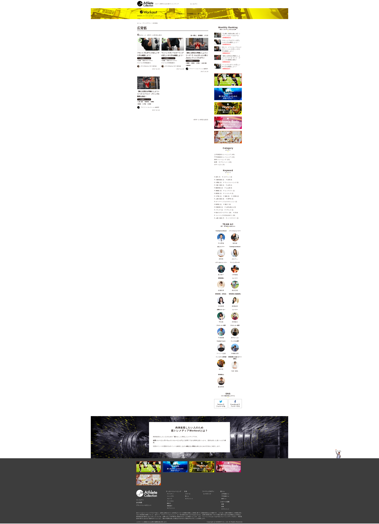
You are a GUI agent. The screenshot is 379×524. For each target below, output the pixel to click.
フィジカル (170, 501)
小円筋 (144, 104)
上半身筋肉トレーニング (144, 58)
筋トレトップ (169, 14)
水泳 (185, 491)
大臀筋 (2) (218, 182)
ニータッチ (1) (228, 193)
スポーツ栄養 (224, 501)
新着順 (200, 35)
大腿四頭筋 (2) (219, 179)
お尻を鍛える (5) (231, 207)
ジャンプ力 (170, 496)
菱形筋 (193, 63)
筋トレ (222, 491)
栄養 (222, 504)
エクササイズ (207, 493)
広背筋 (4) (235, 196)
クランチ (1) (219, 210)
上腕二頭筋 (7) (219, 218)
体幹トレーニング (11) (222, 159)
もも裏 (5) (229, 188)
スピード (169, 498)
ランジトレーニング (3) (231, 182)
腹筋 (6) (226, 196)
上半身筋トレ (180, 14)
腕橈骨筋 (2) (219, 188)
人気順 (206, 35)
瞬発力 (169, 503)
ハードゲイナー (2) (232, 218)
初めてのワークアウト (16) (223, 212)
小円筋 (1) (218, 196)
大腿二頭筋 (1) (219, 185)
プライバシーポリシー (143, 505)
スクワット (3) (227, 177)
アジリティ (170, 493)
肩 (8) (236, 212)
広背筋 (139, 60)
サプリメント (171, 508)
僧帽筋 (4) (218, 190)
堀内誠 (149, 66)
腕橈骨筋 (188, 65)
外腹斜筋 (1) (219, 207)
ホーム (139, 23)
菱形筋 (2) (218, 193)
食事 (222, 506)
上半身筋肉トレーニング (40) (224, 154)
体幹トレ (201, 14)
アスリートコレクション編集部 (198, 68)
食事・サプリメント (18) (223, 162)
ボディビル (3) (219, 164)
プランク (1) (229, 210)
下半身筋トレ (191, 14)
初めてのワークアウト (148, 60)
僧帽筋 (188, 63)
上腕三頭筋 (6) (219, 199)
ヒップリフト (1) (229, 190)
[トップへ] (145, 5)
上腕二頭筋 (204, 63)
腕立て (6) (227, 204)
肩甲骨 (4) (230, 199)
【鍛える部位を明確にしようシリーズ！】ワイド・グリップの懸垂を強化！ (231, 58)
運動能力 (169, 505)
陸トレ (187, 496)
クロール (187, 493)
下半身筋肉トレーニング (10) (224, 157)
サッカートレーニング (173, 491)
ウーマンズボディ (208, 491)
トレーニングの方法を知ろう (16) (225, 215)
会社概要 (139, 502)
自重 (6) (229, 179)
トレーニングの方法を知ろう (144, 62)
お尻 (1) (229, 185)
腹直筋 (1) (218, 204)
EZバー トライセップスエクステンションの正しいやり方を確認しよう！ (232, 49)
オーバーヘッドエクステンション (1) (226, 201)
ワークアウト (147, 23)
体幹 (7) (217, 177)
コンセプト (194, 4)
